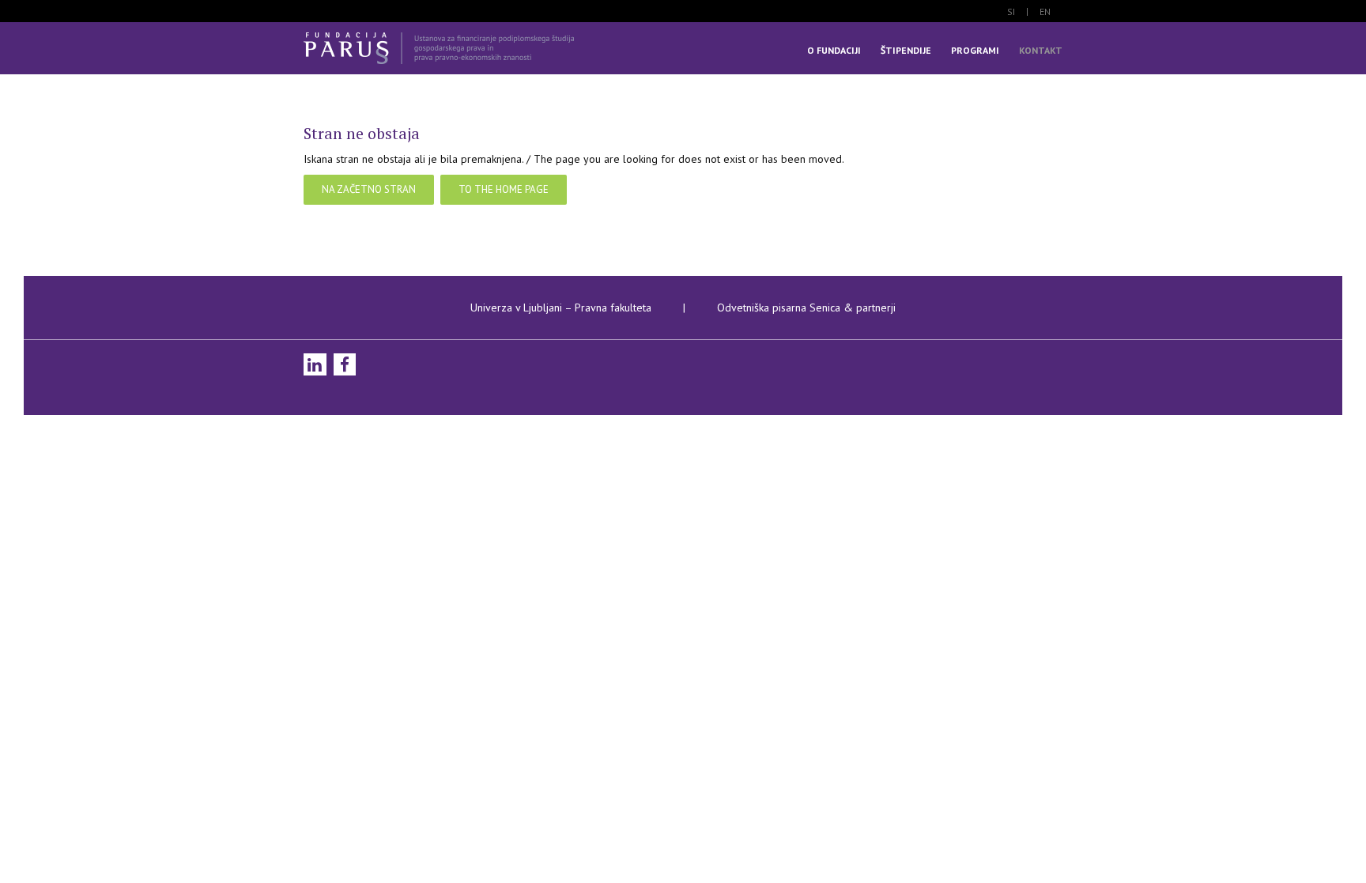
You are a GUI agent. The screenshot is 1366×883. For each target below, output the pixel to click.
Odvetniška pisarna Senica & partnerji (806, 307)
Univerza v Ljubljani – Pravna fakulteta (560, 307)
